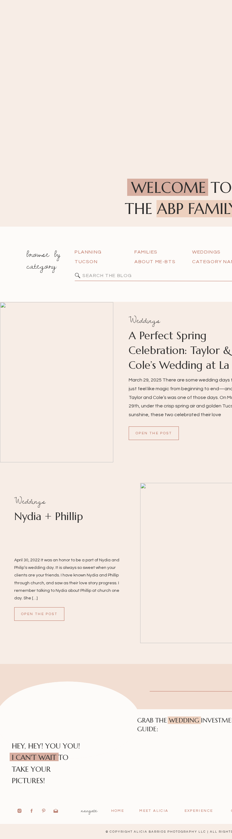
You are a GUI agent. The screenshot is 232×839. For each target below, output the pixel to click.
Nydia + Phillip (48, 516)
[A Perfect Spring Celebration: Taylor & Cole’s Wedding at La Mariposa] (56, 382)
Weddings (144, 320)
